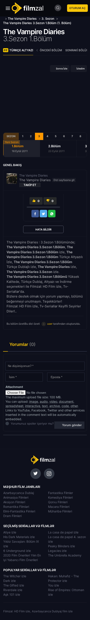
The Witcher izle (14, 576)
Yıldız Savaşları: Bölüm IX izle (21, 544)
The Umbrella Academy (64, 555)
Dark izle (9, 581)
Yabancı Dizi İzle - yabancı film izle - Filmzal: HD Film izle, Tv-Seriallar (27, 8)
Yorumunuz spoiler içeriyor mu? (12, 423)
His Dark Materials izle (19, 537)
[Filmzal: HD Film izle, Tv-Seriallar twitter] (35, 473)
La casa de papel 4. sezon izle (67, 539)
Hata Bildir (43, 229)
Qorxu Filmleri (58, 502)
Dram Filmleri (12, 516)
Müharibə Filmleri (60, 511)
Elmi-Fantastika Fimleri (19, 511)
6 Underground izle (17, 551)
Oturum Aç (77, 8)
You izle (53, 585)
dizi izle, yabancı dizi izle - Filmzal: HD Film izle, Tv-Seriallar (43, 460)
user (50, 323)
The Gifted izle (13, 585)
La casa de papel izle (63, 532)
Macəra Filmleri (58, 506)
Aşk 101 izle (11, 594)
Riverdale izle (12, 590)
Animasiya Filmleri (15, 497)
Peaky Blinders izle (61, 546)
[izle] (3, 18)
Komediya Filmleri (60, 497)
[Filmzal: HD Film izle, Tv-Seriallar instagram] (49, 473)
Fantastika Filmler (60, 493)
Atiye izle (9, 532)
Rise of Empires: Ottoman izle (66, 592)
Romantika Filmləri (16, 506)
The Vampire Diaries (34, 31)
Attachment (14, 387)
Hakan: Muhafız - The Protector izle (63, 578)
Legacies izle (57, 551)
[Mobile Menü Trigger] (7, 8)
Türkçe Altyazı (21, 50)
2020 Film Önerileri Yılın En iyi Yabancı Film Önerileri (22, 557)
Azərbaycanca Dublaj (18, 493)
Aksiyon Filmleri (14, 502)
